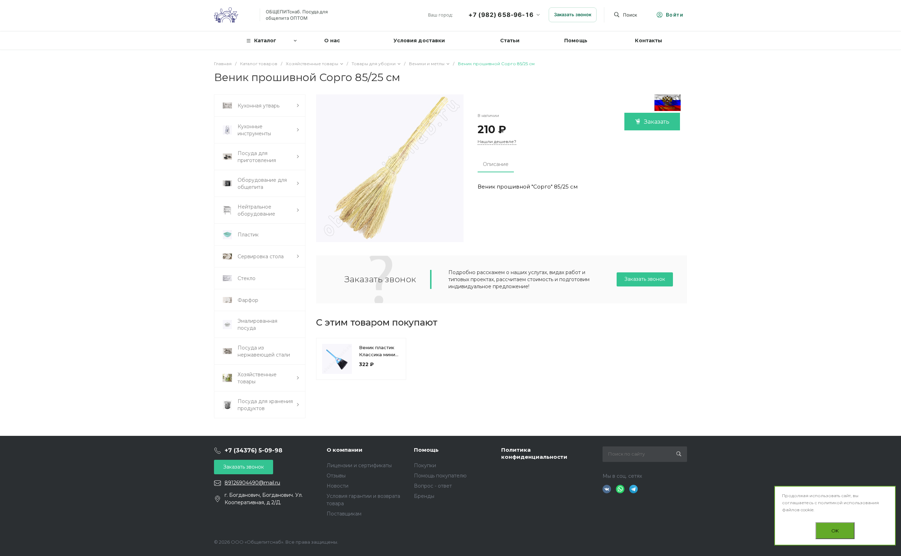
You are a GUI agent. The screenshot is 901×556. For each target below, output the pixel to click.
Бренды (424, 496)
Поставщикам (344, 514)
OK (835, 530)
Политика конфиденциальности (534, 453)
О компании (345, 449)
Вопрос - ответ (433, 486)
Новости (337, 486)
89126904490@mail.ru (252, 483)
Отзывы (336, 475)
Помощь (426, 449)
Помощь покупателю (440, 475)
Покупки (425, 465)
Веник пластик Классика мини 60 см (377, 354)
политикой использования (848, 502)
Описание (496, 164)
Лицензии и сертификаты (359, 465)
